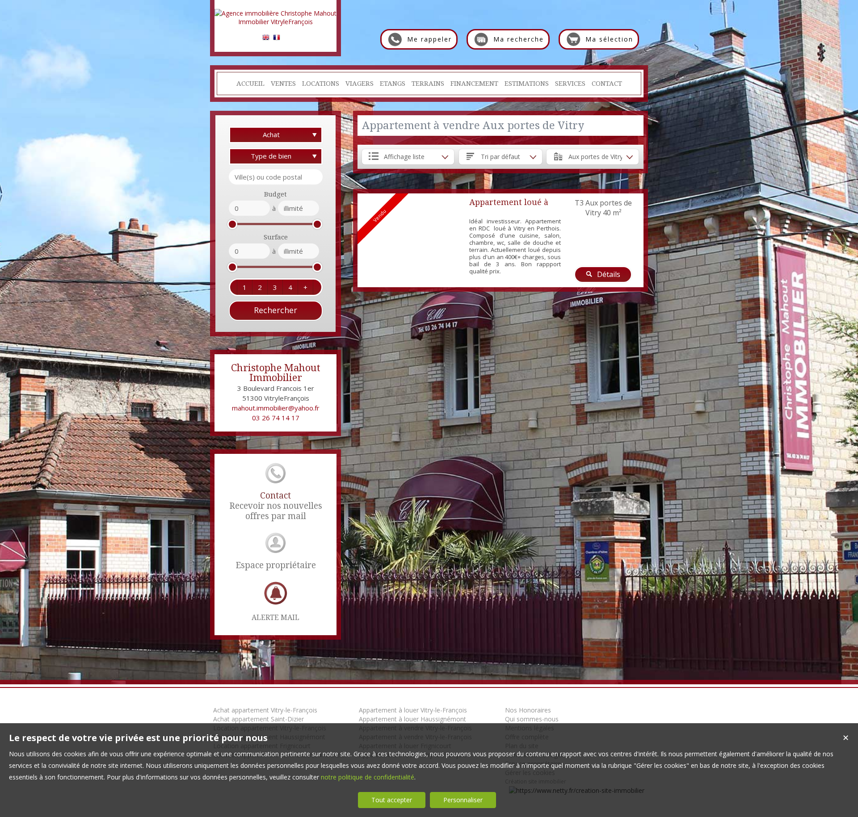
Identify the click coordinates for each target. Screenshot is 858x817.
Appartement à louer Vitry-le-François (413, 710)
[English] (265, 38)
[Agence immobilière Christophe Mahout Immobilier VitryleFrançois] (275, 21)
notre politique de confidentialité (367, 777)
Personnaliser (463, 800)
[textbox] (276, 176)
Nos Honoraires (528, 710)
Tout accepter (391, 800)
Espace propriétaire (276, 565)
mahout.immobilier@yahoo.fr (276, 407)
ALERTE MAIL (275, 617)
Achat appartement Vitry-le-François (265, 710)
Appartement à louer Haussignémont (412, 719)
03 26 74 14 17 (275, 417)
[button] (244, 287)
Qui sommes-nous (532, 719)
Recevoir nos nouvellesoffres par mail (275, 505)
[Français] (276, 38)
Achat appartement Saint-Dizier (258, 719)
